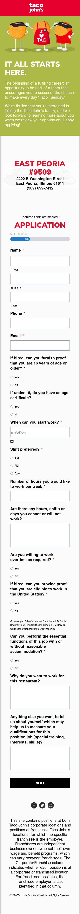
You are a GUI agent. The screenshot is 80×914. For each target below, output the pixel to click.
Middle (16, 288)
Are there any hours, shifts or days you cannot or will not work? (37, 513)
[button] (34, 805)
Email (17, 335)
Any (17, 473)
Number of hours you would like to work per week (40, 484)
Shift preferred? (26, 449)
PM (17, 465)
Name (17, 250)
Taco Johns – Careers (40, 8)
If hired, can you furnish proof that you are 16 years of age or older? (38, 363)
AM (17, 458)
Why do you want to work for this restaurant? (37, 678)
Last (13, 306)
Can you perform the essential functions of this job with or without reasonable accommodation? (38, 643)
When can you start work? (36, 422)
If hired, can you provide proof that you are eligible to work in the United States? (38, 588)
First (14, 270)
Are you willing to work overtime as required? (32, 557)
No (16, 385)
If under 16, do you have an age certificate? (39, 395)
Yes (17, 377)
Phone (17, 313)
